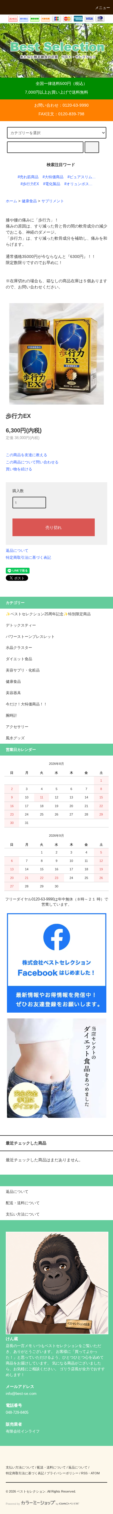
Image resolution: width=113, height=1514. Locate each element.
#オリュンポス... (78, 184)
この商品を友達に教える (26, 455)
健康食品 (29, 201)
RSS (84, 1473)
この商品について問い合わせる (32, 462)
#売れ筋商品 (28, 177)
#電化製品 (51, 184)
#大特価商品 (53, 177)
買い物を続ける (19, 469)
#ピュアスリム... (82, 177)
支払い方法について (20, 1467)
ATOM (95, 1473)
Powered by (13, 1503)
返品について (17, 550)
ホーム (11, 201)
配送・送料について (51, 1467)
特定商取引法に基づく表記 (28, 557)
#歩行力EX (30, 184)
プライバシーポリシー (63, 1473)
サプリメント (52, 201)
